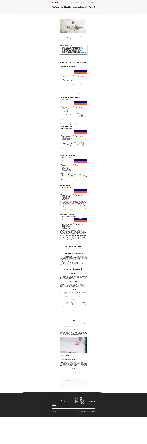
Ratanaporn (68, 380)
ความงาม (81, 2)
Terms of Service (92, 411)
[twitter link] (92, 401)
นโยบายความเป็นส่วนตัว (83, 411)
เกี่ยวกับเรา (76, 397)
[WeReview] (55, 2)
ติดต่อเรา (54, 404)
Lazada (78, 47)
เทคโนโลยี (70, 2)
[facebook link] (94, 401)
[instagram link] (90, 401)
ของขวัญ (92, 2)
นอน (86, 2)
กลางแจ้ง (89, 2)
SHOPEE (80, 73)
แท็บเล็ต (76, 400)
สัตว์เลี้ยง (84, 2)
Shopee (81, 47)
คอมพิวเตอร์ (76, 401)
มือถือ (75, 399)
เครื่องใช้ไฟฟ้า (75, 2)
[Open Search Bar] (94, 2)
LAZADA (80, 159)
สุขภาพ (78, 2)
